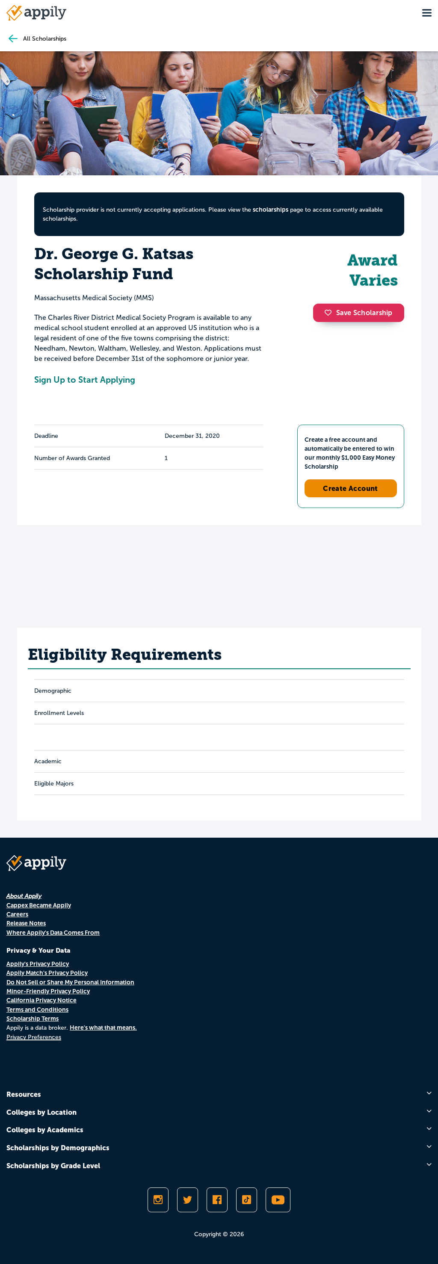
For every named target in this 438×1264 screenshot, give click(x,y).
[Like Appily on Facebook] (217, 1199)
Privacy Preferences (33, 1037)
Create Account (350, 488)
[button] (330, 312)
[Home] (36, 13)
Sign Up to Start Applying (84, 379)
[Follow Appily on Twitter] (187, 1199)
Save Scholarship (364, 312)
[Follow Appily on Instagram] (158, 1199)
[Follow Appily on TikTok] (246, 1199)
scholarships (270, 209)
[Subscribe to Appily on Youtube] (278, 1199)
